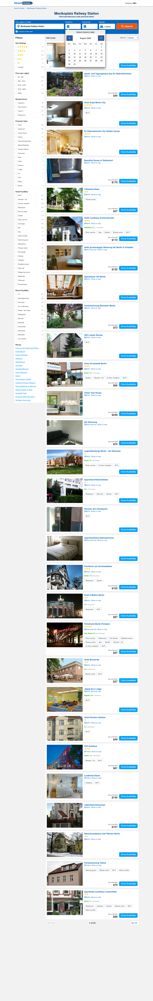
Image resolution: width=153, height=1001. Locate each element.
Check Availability (128, 65)
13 (91, 54)
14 (96, 54)
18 (80, 57)
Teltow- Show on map (93, 751)
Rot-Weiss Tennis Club (22, 400)
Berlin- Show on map (93, 108)
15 (101, 54)
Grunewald (18, 365)
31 (75, 64)
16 (69, 57)
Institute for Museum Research (25, 383)
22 (101, 57)
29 (101, 61)
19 (85, 57)
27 (91, 61)
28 (96, 61)
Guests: (102, 22)
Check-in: (69, 22)
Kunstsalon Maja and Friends (24, 397)
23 (69, 61)
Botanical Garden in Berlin (23, 390)
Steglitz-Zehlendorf (21, 355)
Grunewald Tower (21, 393)
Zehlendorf (18, 358)
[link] (23, 3)
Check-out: (86, 22)
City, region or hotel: (23, 22)
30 (69, 64)
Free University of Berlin (23, 379)
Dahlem (17, 376)
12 (85, 54)
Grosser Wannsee (21, 372)
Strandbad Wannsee (21, 369)
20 (91, 57)
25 (80, 61)
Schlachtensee (20, 351)
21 (96, 57)
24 (75, 61)
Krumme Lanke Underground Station (27, 348)
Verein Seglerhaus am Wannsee (25, 386)
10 (75, 54)
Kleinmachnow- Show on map (96, 629)
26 (85, 61)
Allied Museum (20, 362)
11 (80, 54)
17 (75, 57)
